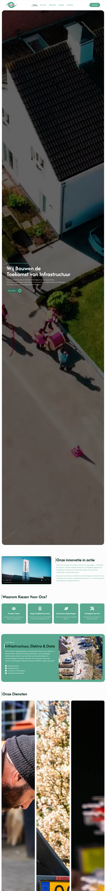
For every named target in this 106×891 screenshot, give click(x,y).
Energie (61, 5)
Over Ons (11, 290)
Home (35, 5)
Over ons (43, 5)
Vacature (70, 5)
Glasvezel (52, 5)
